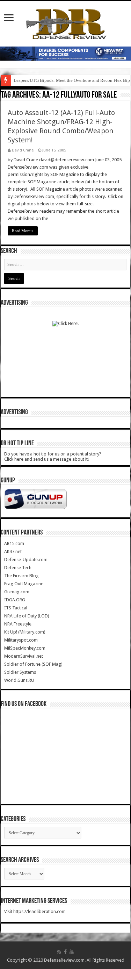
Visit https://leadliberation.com (35, 911)
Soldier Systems (20, 672)
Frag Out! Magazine (23, 583)
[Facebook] (65, 952)
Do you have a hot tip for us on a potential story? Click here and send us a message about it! (52, 456)
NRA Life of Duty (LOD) (26, 615)
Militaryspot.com (21, 640)
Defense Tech (17, 567)
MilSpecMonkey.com (24, 648)
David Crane (23, 150)
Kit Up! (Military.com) (24, 632)
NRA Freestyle (17, 624)
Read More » (23, 230)
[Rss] (59, 952)
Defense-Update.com (26, 559)
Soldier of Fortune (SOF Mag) (33, 664)
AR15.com (14, 543)
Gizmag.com (16, 591)
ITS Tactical (15, 607)
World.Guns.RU (19, 680)
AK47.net (13, 551)
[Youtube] (71, 952)
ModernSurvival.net (23, 656)
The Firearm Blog (21, 575)
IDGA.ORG (14, 599)
